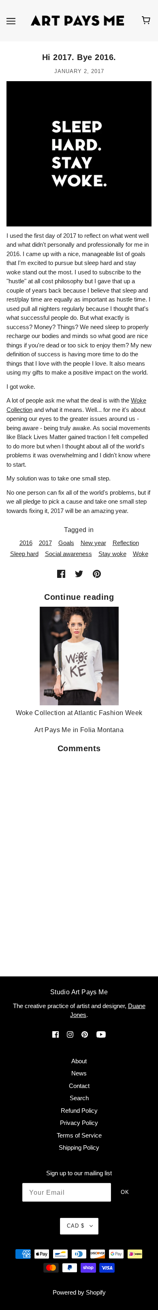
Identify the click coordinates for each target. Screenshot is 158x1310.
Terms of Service (79, 1135)
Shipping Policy (79, 1147)
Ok (125, 1192)
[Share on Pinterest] (97, 574)
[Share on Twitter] (79, 574)
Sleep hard (24, 553)
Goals (66, 542)
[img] (55, 1034)
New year (93, 542)
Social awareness (68, 553)
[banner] (77, 20)
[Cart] (147, 20)
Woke (140, 553)
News (79, 1073)
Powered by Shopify (79, 1292)
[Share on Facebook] (61, 574)
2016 (25, 542)
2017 (45, 542)
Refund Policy (79, 1110)
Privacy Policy (79, 1122)
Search (79, 1098)
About (79, 1061)
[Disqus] (79, 859)
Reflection (126, 542)
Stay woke (112, 553)
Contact (79, 1085)
